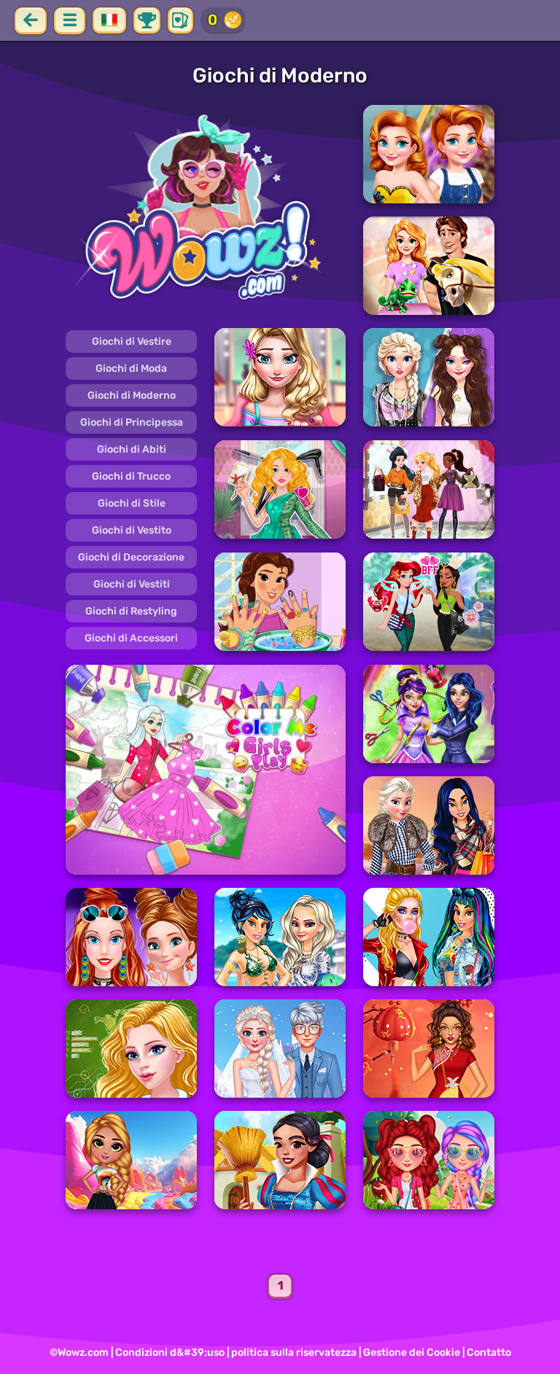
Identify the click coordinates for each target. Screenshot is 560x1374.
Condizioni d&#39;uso (170, 1352)
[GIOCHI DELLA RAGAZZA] (206, 210)
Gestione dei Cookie (411, 1352)
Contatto (489, 1352)
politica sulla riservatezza (294, 1352)
